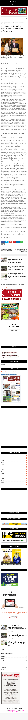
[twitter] (16, 5)
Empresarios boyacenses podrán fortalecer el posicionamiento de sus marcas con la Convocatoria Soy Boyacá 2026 (17, 275)
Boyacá (20, 708)
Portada (3, 364)
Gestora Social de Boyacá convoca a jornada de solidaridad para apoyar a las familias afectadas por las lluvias (17, 268)
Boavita (14, 658)
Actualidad (15, 708)
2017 (14, 476)
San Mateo (14, 667)
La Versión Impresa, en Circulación (9, 371)
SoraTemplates (12, 710)
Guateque (14, 660)
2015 (14, 480)
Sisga (14, 669)
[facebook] (9, 5)
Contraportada (12, 374)
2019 (14, 471)
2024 (14, 460)
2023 (14, 462)
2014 (14, 482)
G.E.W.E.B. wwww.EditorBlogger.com (14, 617)
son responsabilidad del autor (18, 613)
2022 (14, 464)
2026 (14, 455)
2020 (14, 469)
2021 (14, 467)
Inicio (2, 22)
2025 (14, 458)
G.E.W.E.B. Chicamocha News (7, 33)
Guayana (14, 662)
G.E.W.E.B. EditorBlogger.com (17, 711)
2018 (14, 473)
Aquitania (14, 656)
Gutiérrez (14, 665)
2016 (14, 478)
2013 (14, 485)
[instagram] (13, 5)
